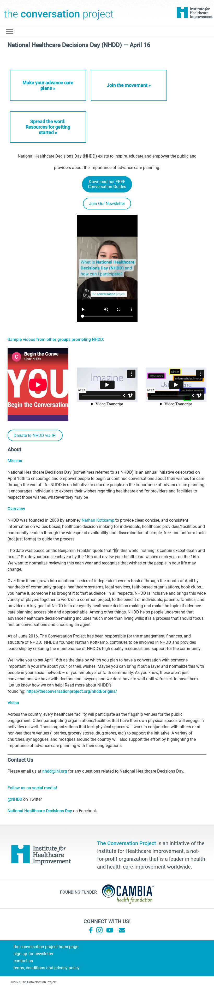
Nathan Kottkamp (98, 520)
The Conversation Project (58, 13)
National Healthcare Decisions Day (40, 810)
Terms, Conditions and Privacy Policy (47, 967)
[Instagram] (99, 930)
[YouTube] (109, 930)
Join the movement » (129, 85)
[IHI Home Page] (194, 13)
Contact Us (23, 960)
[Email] (122, 930)
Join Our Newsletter (107, 203)
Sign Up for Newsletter (33, 953)
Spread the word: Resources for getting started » (48, 127)
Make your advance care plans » (47, 85)
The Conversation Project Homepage (46, 946)
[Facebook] (90, 930)
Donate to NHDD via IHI (35, 435)
